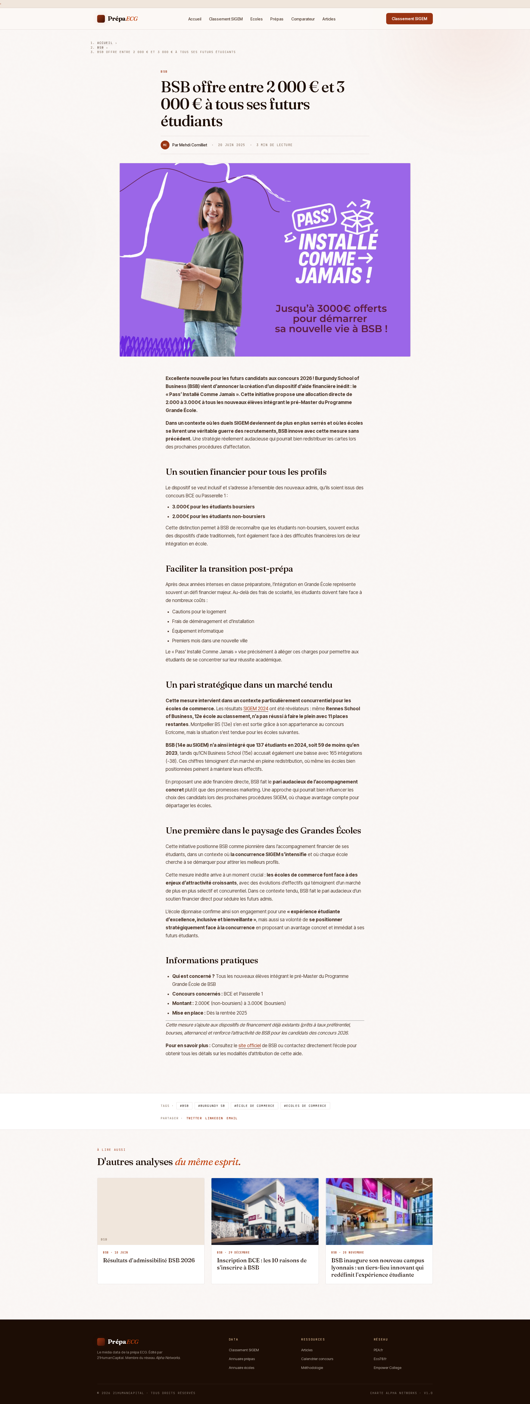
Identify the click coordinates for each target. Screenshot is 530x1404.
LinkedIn (214, 1118)
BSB (100, 47)
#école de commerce (254, 1106)
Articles (329, 19)
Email (232, 1118)
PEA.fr (378, 1350)
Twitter (194, 1118)
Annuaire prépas (242, 1359)
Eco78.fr (380, 1359)
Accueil (194, 19)
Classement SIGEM (226, 19)
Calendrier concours (317, 1359)
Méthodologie (312, 1367)
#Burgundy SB (211, 1106)
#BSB (184, 1106)
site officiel (250, 1045)
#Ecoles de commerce (305, 1106)
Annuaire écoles (241, 1367)
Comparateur (303, 19)
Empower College (387, 1367)
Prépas (276, 19)
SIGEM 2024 (255, 708)
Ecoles (256, 19)
